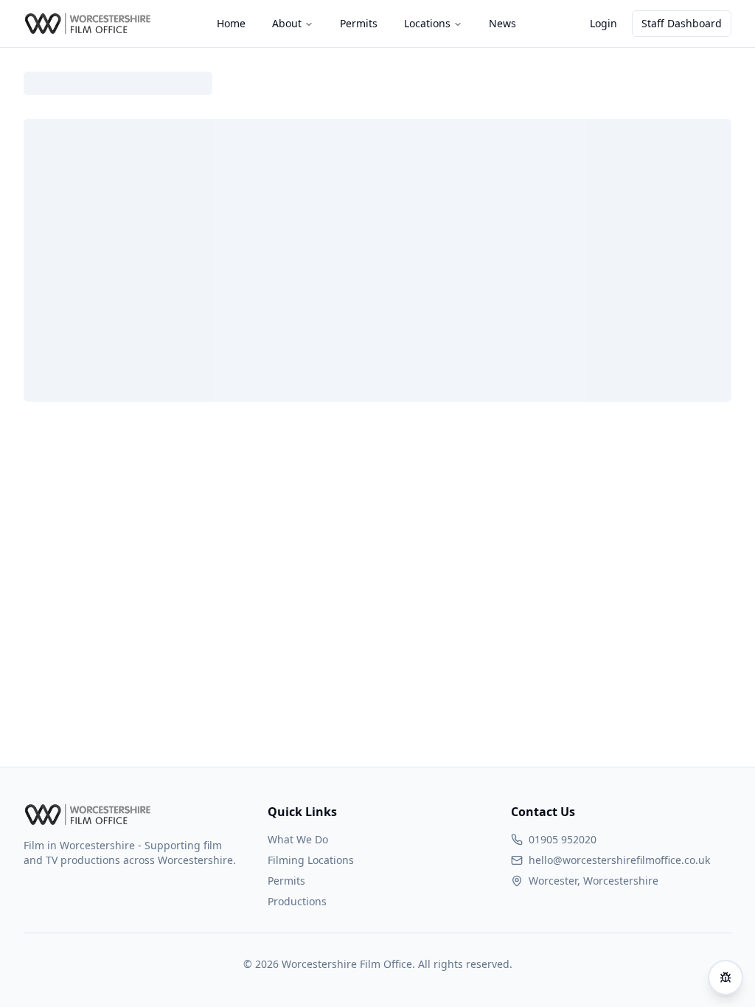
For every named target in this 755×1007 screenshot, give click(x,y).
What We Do (298, 839)
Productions (297, 901)
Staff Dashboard (681, 23)
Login (603, 23)
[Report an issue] (725, 977)
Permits (286, 881)
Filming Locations (311, 860)
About (287, 23)
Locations (427, 23)
